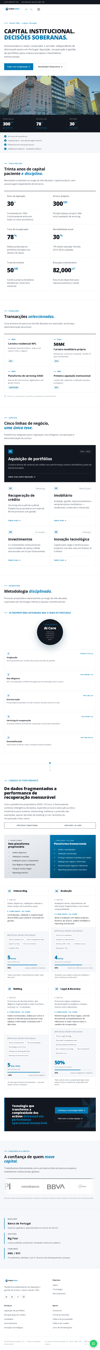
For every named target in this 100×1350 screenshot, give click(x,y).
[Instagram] (23, 1297)
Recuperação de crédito (15, 1314)
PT (26, 9)
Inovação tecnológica (13, 1327)
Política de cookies (61, 1323)
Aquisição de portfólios (14, 1310)
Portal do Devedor (61, 1314)
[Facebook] (18, 1297)
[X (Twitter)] (12, 1297)
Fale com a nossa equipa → (70, 1118)
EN (31, 9)
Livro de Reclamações (62, 1327)
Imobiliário (8, 1319)
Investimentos (10, 1323)
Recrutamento (59, 1293)
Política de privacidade (63, 1319)
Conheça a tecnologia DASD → (71, 1110)
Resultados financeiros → (50, 66)
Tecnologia (57, 1289)
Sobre (55, 1285)
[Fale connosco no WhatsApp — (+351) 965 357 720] (93, 1343)
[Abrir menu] (39, 9)
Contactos (57, 1310)
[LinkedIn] (6, 1297)
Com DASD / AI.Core (72, 825)
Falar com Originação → (18, 66)
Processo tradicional (27, 825)
